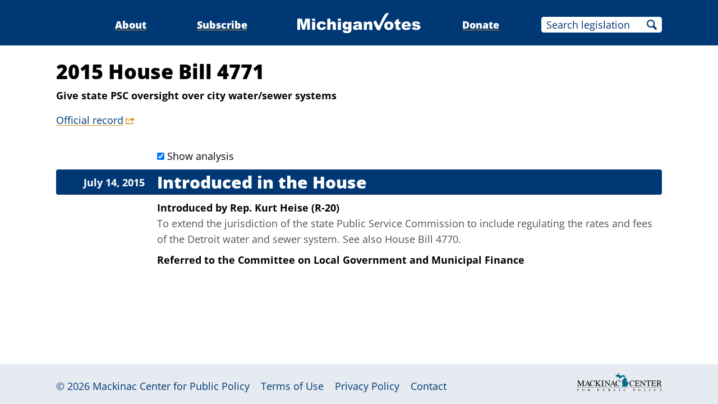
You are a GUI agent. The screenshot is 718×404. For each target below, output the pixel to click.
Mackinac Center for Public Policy (171, 386)
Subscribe (222, 24)
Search (652, 25)
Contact (429, 386)
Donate (480, 24)
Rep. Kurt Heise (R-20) (284, 207)
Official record (89, 120)
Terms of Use (292, 386)
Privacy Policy (367, 386)
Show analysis (200, 156)
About (130, 24)
